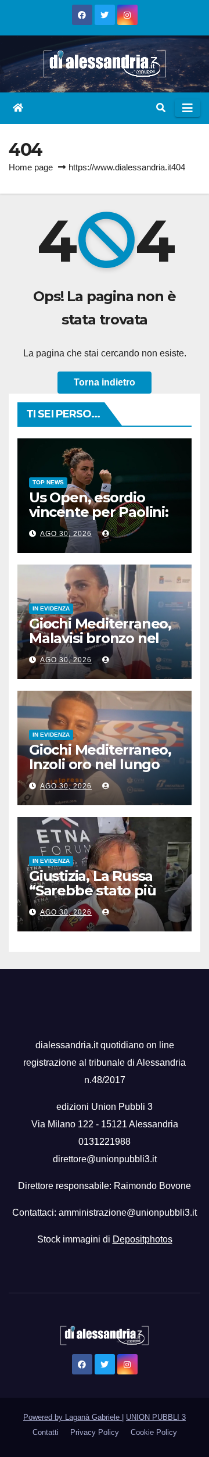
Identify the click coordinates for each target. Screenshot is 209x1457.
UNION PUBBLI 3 (156, 1417)
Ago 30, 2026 (66, 534)
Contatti (46, 1432)
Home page (31, 167)
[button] (160, 108)
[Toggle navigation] (187, 108)
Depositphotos (142, 1239)
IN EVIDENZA (51, 608)
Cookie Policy (154, 1432)
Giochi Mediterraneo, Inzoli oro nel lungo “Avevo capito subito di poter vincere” (100, 771)
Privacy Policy (94, 1432)
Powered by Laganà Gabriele (72, 1417)
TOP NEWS (48, 482)
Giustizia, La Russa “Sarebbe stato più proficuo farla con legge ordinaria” (92, 897)
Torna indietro (104, 382)
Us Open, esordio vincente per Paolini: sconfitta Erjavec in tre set (98, 519)
